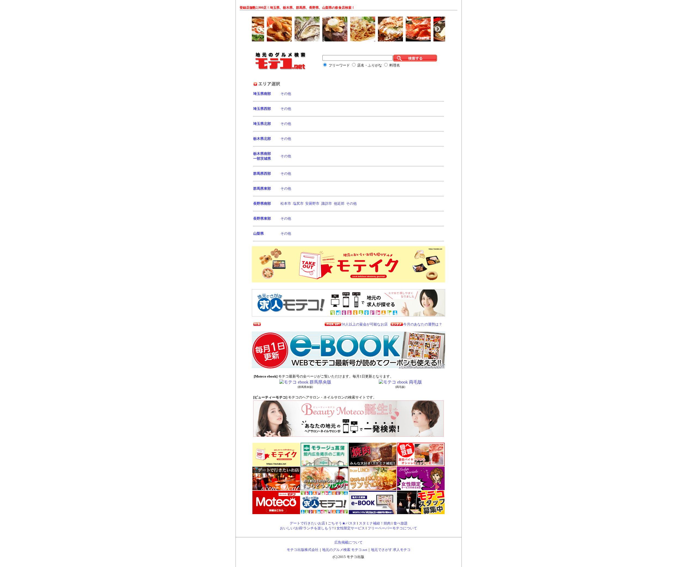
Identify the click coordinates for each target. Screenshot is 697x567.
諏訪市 (326, 203)
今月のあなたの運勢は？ (422, 324)
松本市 (285, 203)
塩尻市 (298, 203)
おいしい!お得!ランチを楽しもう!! (307, 528)
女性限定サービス (351, 528)
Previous (258, 28)
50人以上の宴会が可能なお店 (364, 324)
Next (437, 28)
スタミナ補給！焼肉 (375, 523)
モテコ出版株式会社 (303, 550)
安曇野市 (312, 203)
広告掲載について (348, 542)
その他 (285, 94)
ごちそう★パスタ (342, 523)
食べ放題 (400, 523)
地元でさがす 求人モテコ (391, 550)
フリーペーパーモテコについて (392, 528)
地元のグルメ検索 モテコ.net (344, 550)
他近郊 (339, 203)
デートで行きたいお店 (307, 523)
